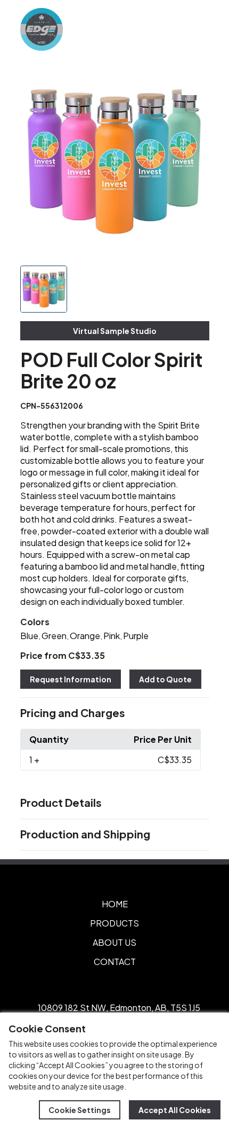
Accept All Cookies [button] (174, 1110)
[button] (114, 713)
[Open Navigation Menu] (197, 29)
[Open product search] (174, 29)
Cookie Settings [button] (79, 1110)
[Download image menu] (195, 81)
